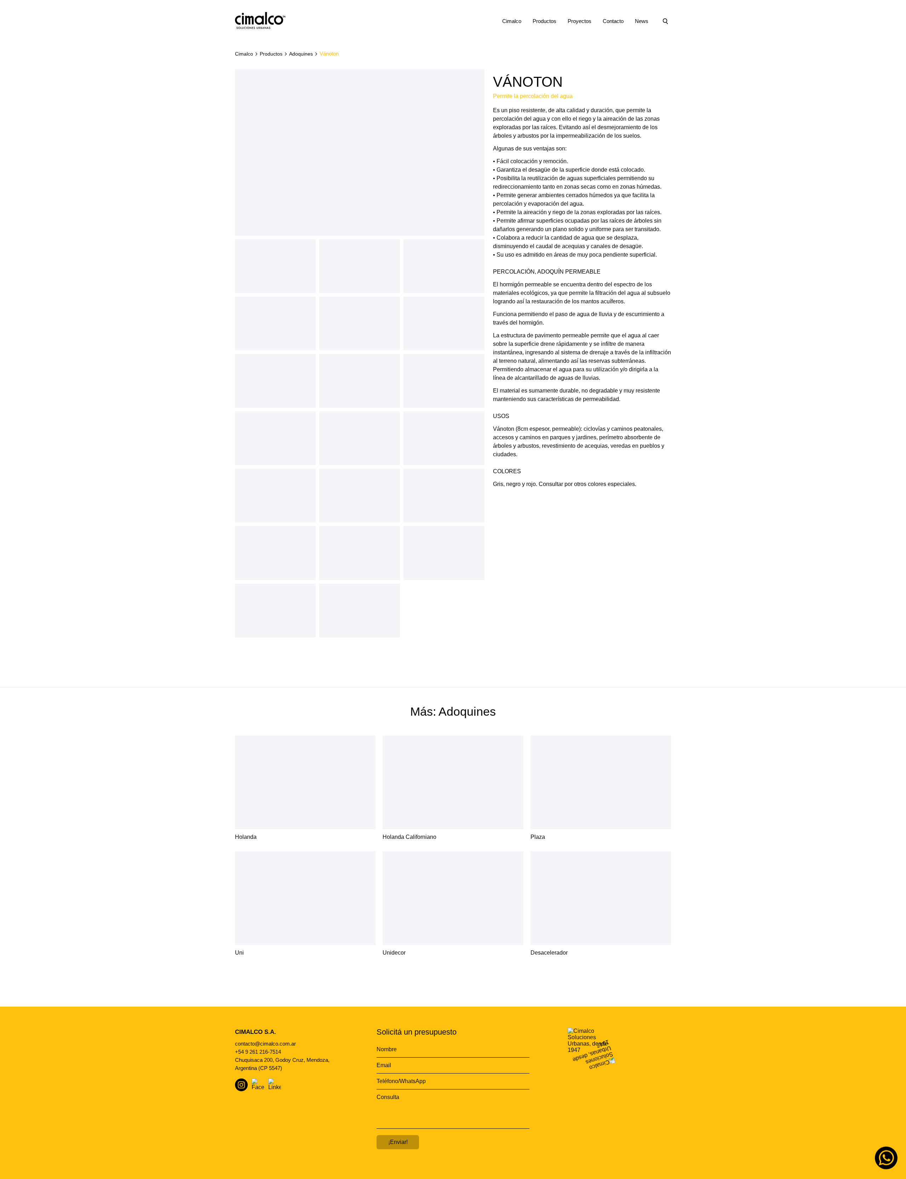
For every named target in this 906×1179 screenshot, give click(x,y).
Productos (544, 21)
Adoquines (301, 54)
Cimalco (511, 21)
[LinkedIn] (274, 1084)
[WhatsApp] (886, 1159)
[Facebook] (258, 1084)
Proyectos (579, 21)
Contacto (613, 21)
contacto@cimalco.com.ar (265, 1044)
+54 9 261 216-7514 (258, 1052)
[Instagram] (241, 1084)
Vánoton (329, 54)
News (641, 21)
